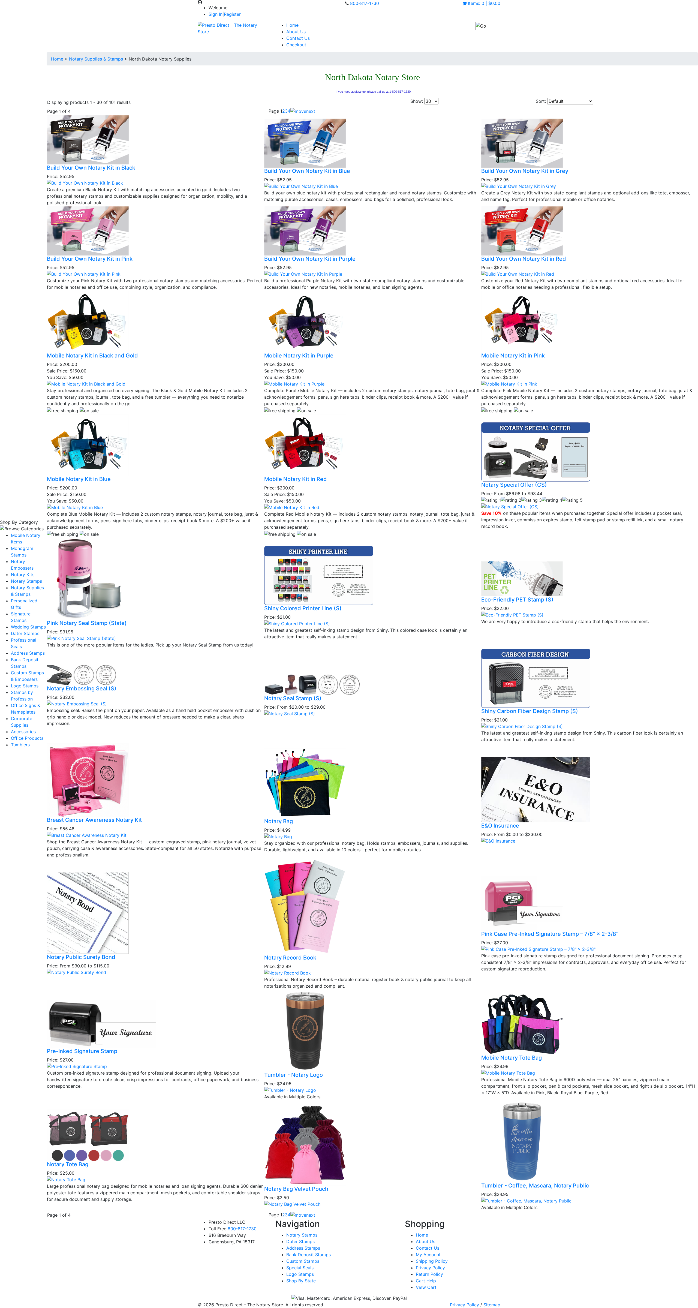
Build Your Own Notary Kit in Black (91, 167)
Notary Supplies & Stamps (96, 59)
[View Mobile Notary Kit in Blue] (75, 507)
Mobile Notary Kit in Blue (79, 479)
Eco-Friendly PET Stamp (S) (517, 599)
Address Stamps (28, 653)
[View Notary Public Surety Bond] (76, 972)
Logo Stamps (24, 685)
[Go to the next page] (302, 111)
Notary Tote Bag (67, 1164)
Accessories (23, 731)
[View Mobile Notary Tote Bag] (508, 1072)
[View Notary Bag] (278, 836)
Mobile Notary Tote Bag (511, 1057)
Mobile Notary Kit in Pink (513, 355)
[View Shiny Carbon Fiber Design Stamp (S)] (522, 726)
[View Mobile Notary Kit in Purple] (294, 383)
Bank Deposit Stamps (308, 1254)
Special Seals (300, 1267)
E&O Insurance (500, 825)
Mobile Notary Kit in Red (295, 479)
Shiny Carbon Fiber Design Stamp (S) (529, 711)
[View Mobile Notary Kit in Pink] (509, 383)
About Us (296, 31)
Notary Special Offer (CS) (514, 485)
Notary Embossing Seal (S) (81, 688)
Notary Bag (278, 821)
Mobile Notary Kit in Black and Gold (92, 355)
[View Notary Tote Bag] (66, 1179)
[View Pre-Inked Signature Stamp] (77, 1066)
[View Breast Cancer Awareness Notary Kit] (87, 834)
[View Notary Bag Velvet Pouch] (292, 1203)
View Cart (426, 1287)
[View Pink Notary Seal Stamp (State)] (81, 638)
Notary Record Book (290, 957)
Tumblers (20, 744)
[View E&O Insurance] (498, 840)
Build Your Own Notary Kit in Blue (307, 171)
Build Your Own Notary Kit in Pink (90, 258)
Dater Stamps (25, 633)
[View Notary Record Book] (287, 972)
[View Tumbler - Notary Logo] (290, 1089)
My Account (428, 1254)
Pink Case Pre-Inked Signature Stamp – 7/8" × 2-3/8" (549, 934)
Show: (416, 101)
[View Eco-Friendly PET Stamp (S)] (512, 614)
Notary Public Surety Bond (81, 957)
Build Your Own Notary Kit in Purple (310, 258)
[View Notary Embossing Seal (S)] (77, 703)
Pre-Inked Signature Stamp (82, 1051)
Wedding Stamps (28, 627)
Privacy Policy (430, 1267)
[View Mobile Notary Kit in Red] (291, 507)
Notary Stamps (26, 581)
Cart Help (426, 1280)
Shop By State (301, 1280)
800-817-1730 (364, 3)
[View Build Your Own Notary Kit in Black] (85, 182)
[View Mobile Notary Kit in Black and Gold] (86, 383)
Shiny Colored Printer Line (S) (303, 608)
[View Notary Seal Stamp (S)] (289, 713)
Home (292, 25)
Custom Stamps (302, 1261)
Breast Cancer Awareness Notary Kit (94, 820)
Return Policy (429, 1274)
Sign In (215, 14)
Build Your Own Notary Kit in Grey (524, 171)
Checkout (296, 44)
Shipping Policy (432, 1261)
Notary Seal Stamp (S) (292, 698)
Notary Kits (22, 574)
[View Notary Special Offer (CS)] (510, 506)
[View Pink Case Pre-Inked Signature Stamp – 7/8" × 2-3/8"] (538, 948)
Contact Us (298, 38)
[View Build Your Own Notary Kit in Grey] (518, 186)
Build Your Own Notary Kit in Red (523, 258)
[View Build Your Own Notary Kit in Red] (517, 273)
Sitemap (491, 1304)
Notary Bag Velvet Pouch (296, 1189)
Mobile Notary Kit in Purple (298, 355)
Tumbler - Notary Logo (293, 1075)
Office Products (27, 738)
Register (232, 14)
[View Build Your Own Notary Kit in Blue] (301, 186)
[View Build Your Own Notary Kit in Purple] (303, 273)
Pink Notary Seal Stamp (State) (87, 623)
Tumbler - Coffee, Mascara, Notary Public (535, 1185)
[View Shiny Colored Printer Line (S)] (297, 623)
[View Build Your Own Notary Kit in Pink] (84, 273)
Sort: (541, 101)
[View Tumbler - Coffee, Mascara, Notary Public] (526, 1200)
